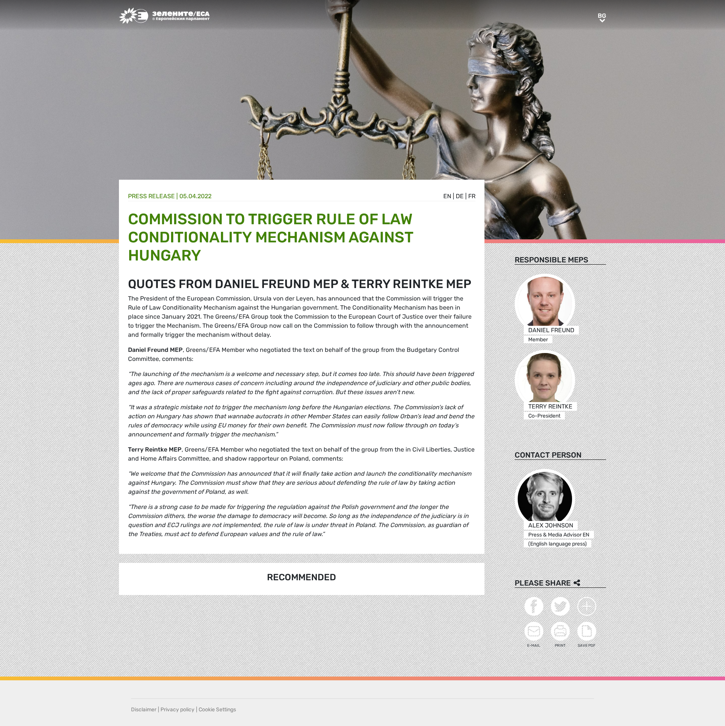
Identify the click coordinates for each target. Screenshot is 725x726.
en (447, 196)
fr (471, 196)
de (460, 196)
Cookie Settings (217, 709)
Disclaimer (143, 709)
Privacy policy (177, 709)
